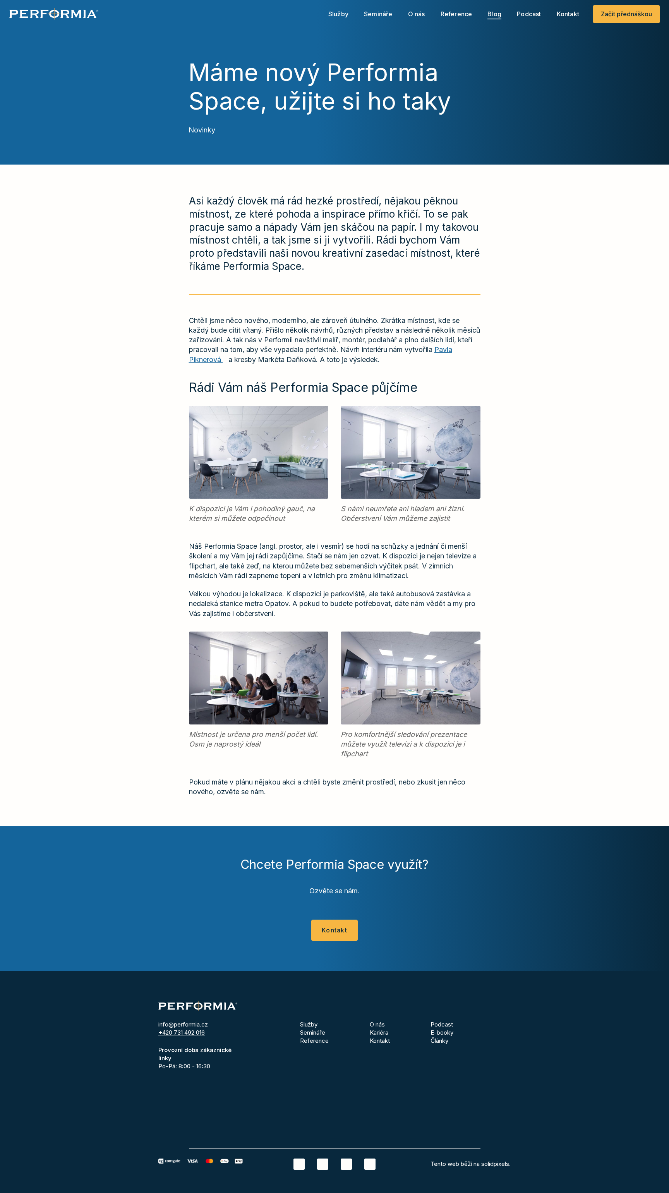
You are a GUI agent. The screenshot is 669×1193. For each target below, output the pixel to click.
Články (439, 1040)
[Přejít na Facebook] (322, 1164)
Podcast (442, 1024)
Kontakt (380, 1040)
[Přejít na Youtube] (370, 1164)
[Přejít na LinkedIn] (299, 1164)
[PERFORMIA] (53, 14)
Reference (314, 1040)
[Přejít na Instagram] (346, 1164)
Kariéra (379, 1032)
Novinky (202, 130)
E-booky (442, 1032)
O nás (377, 1024)
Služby (308, 1024)
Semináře (312, 1032)
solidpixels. (496, 1163)
